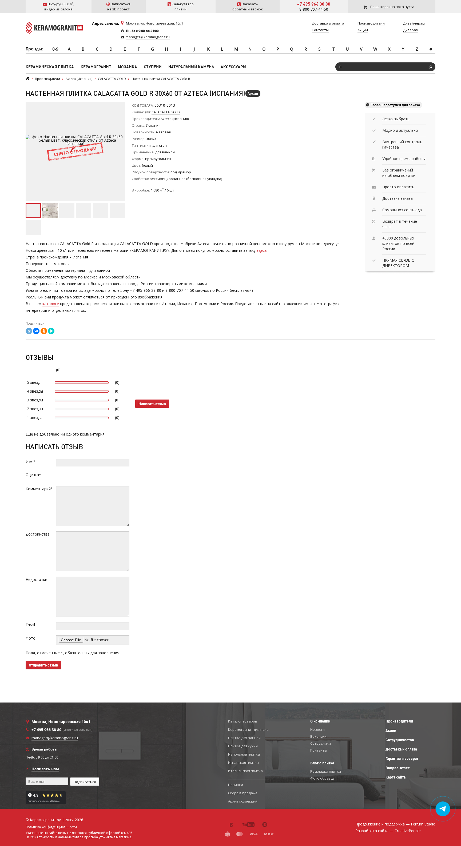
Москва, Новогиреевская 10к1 (60, 721)
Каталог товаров (242, 721)
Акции (391, 730)
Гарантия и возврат (402, 758)
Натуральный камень (191, 66)
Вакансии (318, 736)
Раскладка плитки (325, 771)
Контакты (318, 750)
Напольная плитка (244, 754)
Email (30, 624)
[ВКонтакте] (36, 331)
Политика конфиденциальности (51, 827)
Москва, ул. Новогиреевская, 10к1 (154, 23)
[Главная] (27, 79)
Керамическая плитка (50, 66)
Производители (399, 721)
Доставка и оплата (401, 749)
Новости (317, 729)
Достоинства (38, 534)
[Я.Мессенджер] (51, 331)
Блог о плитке (322, 763)
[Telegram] (29, 331)
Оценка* (33, 474)
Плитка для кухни (243, 746)
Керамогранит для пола (248, 729)
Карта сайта (396, 777)
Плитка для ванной (244, 737)
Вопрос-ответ (398, 767)
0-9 (55, 49)
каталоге (50, 303)
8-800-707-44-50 (313, 9)
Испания (153, 125)
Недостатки (36, 579)
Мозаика (127, 66)
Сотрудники (320, 743)
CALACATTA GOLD (166, 112)
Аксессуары (233, 66)
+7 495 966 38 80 (313, 4)
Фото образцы (322, 778)
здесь (262, 250)
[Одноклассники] (44, 331)
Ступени (153, 66)
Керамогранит (96, 66)
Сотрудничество (400, 739)
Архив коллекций (242, 801)
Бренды (34, 49)
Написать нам (45, 768)
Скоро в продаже (242, 793)
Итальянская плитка (245, 770)
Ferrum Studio (423, 824)
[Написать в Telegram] (443, 808)
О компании (320, 721)
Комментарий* (39, 488)
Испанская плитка (243, 762)
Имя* (30, 461)
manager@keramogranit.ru (148, 36)
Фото (30, 638)
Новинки (235, 784)
